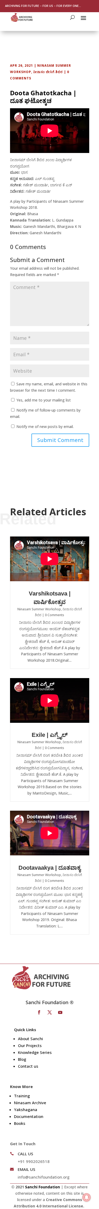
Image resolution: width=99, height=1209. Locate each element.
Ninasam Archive (30, 1102)
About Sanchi (30, 1038)
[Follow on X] (49, 1012)
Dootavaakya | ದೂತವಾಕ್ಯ (49, 867)
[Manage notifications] (86, 1197)
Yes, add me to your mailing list (43, 400)
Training (22, 1095)
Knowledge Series (35, 1052)
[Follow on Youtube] (60, 1012)
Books (19, 1123)
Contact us (28, 1066)
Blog (22, 1059)
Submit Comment (60, 440)
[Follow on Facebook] (39, 1012)
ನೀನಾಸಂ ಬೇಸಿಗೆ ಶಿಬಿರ (48, 72)
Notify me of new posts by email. (45, 426)
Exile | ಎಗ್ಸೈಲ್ (50, 735)
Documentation (28, 1116)
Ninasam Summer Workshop (39, 609)
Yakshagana (25, 1109)
